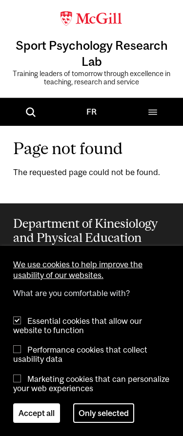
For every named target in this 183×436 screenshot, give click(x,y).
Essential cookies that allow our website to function (77, 325)
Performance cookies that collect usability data (80, 354)
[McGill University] (92, 17)
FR (91, 112)
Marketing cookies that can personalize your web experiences (91, 383)
